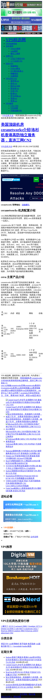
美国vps (14, 98)
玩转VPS (9, 64)
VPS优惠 (14, 108)
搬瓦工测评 (15, 54)
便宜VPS (4, 644)
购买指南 (31, 644)
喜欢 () (4, 383)
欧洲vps (14, 93)
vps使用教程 (14, 644)
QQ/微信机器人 (17, 71)
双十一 (10, 646)
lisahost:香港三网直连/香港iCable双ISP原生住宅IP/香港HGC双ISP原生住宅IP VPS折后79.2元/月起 (23, 659)
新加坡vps (15, 89)
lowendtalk (17, 646)
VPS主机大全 (11, 79)
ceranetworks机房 (10, 388)
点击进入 (26, 205)
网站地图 (17, 697)
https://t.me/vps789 (24, 522)
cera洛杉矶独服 (23, 388)
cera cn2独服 (6, 385)
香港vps (14, 101)
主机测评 (9, 46)
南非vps (14, 84)
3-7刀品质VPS (16, 61)
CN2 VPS (14, 106)
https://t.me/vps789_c (25, 519)
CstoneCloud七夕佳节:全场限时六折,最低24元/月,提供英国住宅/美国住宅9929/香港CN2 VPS (24, 667)
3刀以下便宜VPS (18, 59)
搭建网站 (14, 66)
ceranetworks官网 (18, 385)
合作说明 (34, 537)
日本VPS (14, 91)
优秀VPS (9, 56)
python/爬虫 (15, 69)
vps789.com (30, 504)
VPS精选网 (16, 39)
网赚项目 (14, 74)
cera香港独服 (34, 388)
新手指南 (23, 644)
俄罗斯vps (15, 81)
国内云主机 (15, 86)
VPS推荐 (9, 103)
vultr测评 (14, 51)
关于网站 (23, 694)
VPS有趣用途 (11, 44)
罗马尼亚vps (16, 96)
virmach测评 (15, 49)
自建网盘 (14, 76)
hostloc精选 (26, 646)
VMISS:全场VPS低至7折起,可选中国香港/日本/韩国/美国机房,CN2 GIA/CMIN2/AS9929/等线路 (23, 483)
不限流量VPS (16, 111)
